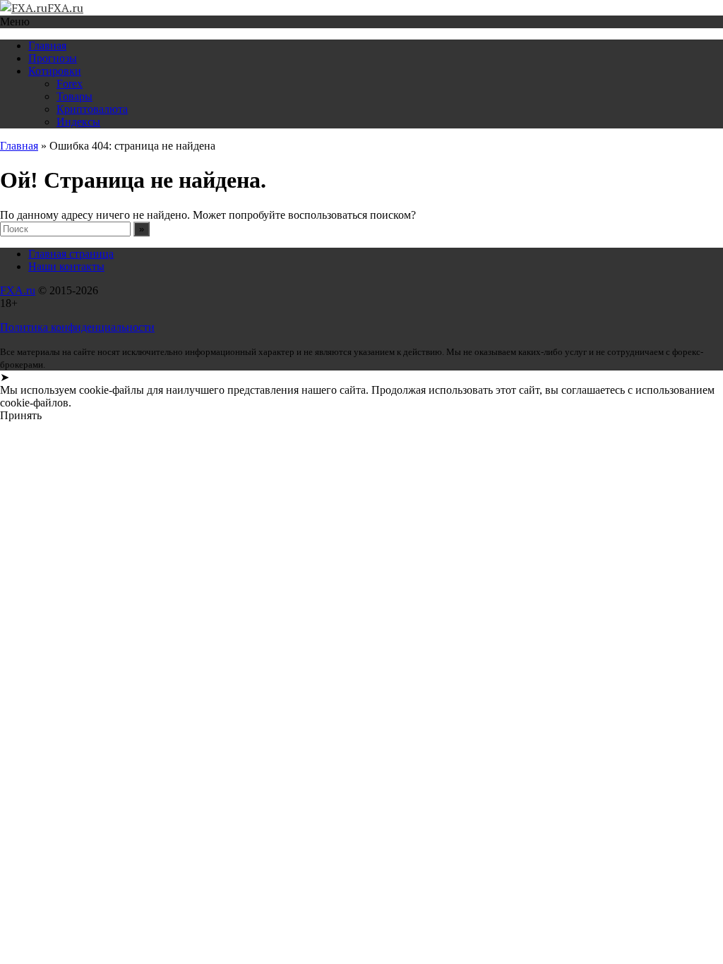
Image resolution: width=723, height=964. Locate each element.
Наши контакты (66, 266)
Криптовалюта (92, 109)
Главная (47, 46)
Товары (74, 96)
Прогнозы (52, 58)
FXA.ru (17, 290)
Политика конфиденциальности (77, 327)
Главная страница (71, 254)
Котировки (54, 71)
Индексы (78, 122)
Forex (69, 84)
